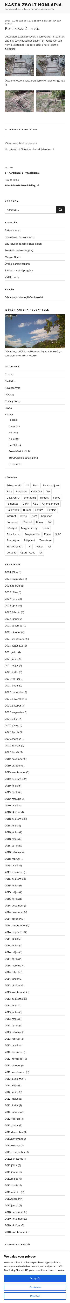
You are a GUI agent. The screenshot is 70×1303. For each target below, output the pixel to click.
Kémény (13, 432)
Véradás (11, 552)
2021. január (12, 685)
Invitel (24, 516)
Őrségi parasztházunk (17, 263)
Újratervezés (27, 552)
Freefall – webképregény (19, 250)
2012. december (14, 1052)
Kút (50, 522)
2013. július (11, 1005)
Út (40, 552)
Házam (39, 509)
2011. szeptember (15, 1152)
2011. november (14, 1138)
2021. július (11, 652)
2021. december (14, 625)
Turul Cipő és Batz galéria (23, 457)
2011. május (11, 1178)
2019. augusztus (14, 779)
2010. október (13, 1225)
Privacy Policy (13, 401)
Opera (45, 528)
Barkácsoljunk (51, 485)
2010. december (14, 1212)
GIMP (26, 503)
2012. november (14, 1058)
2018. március (13, 852)
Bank (36, 485)
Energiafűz (29, 497)
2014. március (13, 965)
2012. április (12, 1105)
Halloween (13, 509)
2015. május (12, 892)
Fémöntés (12, 503)
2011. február (12, 1198)
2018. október (13, 812)
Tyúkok (39, 546)
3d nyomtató (14, 485)
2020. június (12, 725)
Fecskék (13, 419)
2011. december (14, 1132)
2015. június (12, 885)
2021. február (12, 678)
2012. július (11, 1085)
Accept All (35, 1278)
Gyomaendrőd (50, 503)
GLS (35, 503)
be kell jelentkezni (43, 149)
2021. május (12, 665)
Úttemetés (15, 464)
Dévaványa (13, 497)
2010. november (14, 1218)
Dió (48, 491)
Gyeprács (14, 426)
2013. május (12, 1018)
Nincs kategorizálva (23, 130)
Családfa (10, 381)
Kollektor (14, 438)
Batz (9, 491)
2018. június (12, 832)
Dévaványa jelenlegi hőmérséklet (24, 297)
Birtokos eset (12, 230)
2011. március (13, 1192)
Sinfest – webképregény (19, 270)
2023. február (13, 585)
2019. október (13, 765)
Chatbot (9, 374)
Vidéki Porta (12, 277)
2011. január (11, 1205)
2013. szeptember (15, 992)
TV (29, 546)
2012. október (13, 1065)
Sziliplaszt (29, 540)
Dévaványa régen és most (20, 237)
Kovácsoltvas (12, 387)
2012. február (12, 1118)
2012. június (12, 1092)
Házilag (51, 509)
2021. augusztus (14, 645)
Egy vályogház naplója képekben (23, 243)
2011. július (11, 1165)
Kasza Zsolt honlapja (33, 4)
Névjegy (9, 394)
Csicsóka (36, 491)
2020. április (12, 732)
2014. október (13, 918)
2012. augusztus (14, 1078)
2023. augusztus (14, 579)
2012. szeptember (15, 1072)
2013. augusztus (14, 998)
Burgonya (21, 491)
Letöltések (15, 445)
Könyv (39, 522)
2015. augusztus (14, 878)
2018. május (12, 839)
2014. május (12, 952)
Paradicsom (13, 534)
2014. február (12, 972)
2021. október (13, 632)
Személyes (13, 540)
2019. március (13, 798)
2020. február (13, 745)
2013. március (13, 1032)
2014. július (11, 938)
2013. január (12, 1045)
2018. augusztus (14, 818)
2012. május (12, 1098)
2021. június (12, 659)
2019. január (12, 805)
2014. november (14, 912)
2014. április (12, 958)
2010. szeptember (15, 1232)
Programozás (32, 534)
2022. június (12, 599)
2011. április (11, 1185)
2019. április (12, 792)
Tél (49, 546)
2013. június (12, 1012)
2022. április (12, 605)
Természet (45, 540)
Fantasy (44, 497)
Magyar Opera (13, 257)
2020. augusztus (14, 712)
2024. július (11, 572)
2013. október (13, 985)
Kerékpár (46, 516)
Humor (27, 509)
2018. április (12, 845)
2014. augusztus (14, 932)
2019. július (11, 785)
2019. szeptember (15, 772)
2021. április (12, 672)
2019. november (14, 759)
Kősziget (12, 528)
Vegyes (9, 414)
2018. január (12, 865)
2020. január (12, 752)
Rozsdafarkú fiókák (19, 451)
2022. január (12, 619)
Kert (34, 516)
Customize (35, 1287)
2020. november (14, 699)
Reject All (35, 1296)
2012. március (13, 1112)
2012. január (12, 1125)
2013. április (12, 1025)
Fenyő (56, 497)
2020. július (11, 719)
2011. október (12, 1145)
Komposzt (12, 522)
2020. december (14, 692)
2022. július (11, 592)
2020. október (13, 705)
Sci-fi (58, 534)
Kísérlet (27, 522)
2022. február (13, 612)
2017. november (14, 872)
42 (27, 485)
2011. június (11, 1172)
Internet (11, 516)
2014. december (14, 905)
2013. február (12, 1038)
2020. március (13, 738)
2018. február (12, 858)
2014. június (12, 945)
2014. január (12, 978)
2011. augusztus (14, 1158)
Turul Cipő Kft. (15, 546)
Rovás (8, 407)
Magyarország (29, 528)
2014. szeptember (15, 925)
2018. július (11, 825)
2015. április (12, 899)
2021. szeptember (15, 639)
